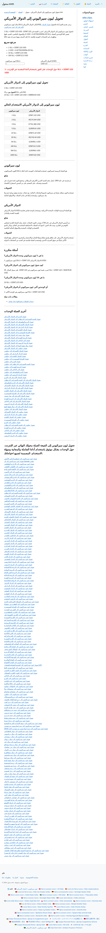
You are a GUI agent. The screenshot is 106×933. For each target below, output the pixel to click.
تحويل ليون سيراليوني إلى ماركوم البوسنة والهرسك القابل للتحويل (26, 850)
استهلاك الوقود (88, 21)
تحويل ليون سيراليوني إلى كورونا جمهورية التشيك (20, 824)
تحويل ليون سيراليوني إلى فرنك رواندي (17, 811)
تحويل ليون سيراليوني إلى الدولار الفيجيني (18, 525)
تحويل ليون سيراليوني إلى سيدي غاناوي (17, 784)
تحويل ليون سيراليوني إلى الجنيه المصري (18, 504)
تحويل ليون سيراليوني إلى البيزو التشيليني (18, 480)
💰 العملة (87, 4)
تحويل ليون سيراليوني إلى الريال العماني (17, 591)
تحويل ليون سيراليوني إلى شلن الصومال (17, 789)
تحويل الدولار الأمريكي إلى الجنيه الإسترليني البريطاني (22, 380)
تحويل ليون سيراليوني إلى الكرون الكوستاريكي (20, 615)
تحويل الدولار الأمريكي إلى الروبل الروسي (18, 404)
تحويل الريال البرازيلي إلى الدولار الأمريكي (18, 327)
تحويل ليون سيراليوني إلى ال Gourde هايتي (19, 461)
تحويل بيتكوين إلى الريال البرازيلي (15, 414)
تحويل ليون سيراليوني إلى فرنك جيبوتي (17, 808)
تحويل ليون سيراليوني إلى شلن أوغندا (16, 787)
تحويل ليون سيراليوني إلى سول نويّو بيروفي (19, 774)
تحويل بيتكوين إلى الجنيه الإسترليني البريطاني (19, 425)
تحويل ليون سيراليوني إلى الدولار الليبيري (18, 530)
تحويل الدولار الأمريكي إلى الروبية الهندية (18, 399)
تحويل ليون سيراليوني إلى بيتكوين (15, 694)
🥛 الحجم (31, 4)
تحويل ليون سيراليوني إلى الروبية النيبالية (18, 575)
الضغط (85, 33)
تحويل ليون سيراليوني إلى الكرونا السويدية (18, 617)
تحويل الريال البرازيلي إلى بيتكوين (15, 354)
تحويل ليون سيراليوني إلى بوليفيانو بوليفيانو (18, 692)
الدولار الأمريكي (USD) (48, 61)
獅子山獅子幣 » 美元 (92, 919)
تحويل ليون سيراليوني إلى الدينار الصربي (17, 549)
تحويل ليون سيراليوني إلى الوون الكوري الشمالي (20, 673)
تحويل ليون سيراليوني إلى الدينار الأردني (17, 538)
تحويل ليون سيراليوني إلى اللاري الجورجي (18, 631)
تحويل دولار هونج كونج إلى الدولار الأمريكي (18, 346)
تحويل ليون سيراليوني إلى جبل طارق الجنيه (18, 707)
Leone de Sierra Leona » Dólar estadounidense (83, 889)
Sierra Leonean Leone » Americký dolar (89, 901)
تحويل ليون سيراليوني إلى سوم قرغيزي (17, 779)
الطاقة (85, 36)
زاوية (85, 64)
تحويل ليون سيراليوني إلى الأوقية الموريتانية (19, 469)
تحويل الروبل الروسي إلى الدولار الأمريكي (18, 343)
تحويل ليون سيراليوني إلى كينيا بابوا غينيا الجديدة (20, 832)
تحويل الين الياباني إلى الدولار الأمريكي (17, 340)
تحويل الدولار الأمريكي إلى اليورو (15, 377)
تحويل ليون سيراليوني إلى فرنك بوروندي (17, 805)
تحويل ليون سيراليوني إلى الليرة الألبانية (17, 633)
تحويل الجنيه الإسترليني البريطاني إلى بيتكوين (19, 364)
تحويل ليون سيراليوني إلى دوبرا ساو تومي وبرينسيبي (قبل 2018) (26, 729)
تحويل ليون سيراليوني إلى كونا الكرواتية (17, 827)
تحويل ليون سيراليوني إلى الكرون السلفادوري (19, 612)
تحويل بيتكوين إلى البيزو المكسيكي (16, 433)
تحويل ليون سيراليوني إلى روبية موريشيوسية (19, 766)
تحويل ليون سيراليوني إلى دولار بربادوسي (18, 734)
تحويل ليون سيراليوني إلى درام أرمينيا (17, 721)
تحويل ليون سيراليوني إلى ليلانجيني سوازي (18, 842)
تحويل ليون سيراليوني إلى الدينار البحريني (18, 541)
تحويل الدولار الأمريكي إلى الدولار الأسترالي (18, 385)
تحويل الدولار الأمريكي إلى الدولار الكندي (18, 391)
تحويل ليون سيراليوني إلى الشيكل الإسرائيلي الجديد (21, 602)
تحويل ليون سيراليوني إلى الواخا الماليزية (18, 660)
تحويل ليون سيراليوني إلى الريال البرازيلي (18, 586)
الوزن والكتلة (87, 51)
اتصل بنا (15, 877)
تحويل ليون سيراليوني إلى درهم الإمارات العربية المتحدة (23, 723)
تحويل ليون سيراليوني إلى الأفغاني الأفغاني (18, 467)
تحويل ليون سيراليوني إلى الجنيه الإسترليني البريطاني (22, 493)
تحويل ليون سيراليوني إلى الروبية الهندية (17, 578)
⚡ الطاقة (65, 4)
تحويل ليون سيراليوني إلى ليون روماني (17, 845)
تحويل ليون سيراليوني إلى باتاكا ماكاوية (17, 684)
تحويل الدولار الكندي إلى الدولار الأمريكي (18, 330)
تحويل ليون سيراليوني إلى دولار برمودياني (18, 737)
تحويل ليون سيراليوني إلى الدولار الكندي (17, 527)
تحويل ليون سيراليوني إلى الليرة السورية (17, 639)
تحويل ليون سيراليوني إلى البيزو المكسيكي (18, 488)
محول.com (8, 3)
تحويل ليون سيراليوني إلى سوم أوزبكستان (18, 776)
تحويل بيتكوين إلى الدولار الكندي (15, 417)
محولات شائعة (87, 17)
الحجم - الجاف (88, 27)
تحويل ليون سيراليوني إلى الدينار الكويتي (17, 554)
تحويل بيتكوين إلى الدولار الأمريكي (15, 348)
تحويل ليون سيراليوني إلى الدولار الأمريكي (18, 514)
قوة (84, 67)
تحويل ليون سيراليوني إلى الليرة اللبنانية (17, 641)
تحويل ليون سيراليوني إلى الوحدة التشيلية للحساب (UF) (23, 665)
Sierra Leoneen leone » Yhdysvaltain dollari (83, 895)
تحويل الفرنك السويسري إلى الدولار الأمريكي (19, 332)
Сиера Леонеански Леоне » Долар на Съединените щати (28, 919)
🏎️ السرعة (43, 4)
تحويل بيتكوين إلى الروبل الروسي (15, 436)
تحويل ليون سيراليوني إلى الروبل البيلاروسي (19, 562)
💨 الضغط (54, 4)
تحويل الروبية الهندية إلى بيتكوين (15, 367)
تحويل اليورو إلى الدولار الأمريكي (15, 316)
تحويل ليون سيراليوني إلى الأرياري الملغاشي (19, 464)
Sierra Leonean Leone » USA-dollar (54, 895)
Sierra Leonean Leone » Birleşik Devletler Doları (71, 904)
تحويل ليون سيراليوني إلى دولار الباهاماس (18, 731)
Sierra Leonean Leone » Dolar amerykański (57, 901)
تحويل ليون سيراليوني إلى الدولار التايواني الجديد (20, 517)
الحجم (85, 24)
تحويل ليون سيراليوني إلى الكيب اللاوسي (18, 628)
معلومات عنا (6, 877)
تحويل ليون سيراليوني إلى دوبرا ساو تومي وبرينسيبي (22, 726)
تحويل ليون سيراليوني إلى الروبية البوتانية (18, 570)
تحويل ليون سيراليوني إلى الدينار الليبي (17, 557)
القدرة (85, 45)
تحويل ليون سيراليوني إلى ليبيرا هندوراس (18, 837)
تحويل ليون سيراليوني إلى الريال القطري (18, 594)
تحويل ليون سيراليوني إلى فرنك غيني (16, 813)
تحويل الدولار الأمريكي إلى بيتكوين (15, 409)
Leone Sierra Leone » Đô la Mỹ (59, 925)
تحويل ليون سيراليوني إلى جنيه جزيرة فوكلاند (19, 710)
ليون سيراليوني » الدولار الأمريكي (27, 889)
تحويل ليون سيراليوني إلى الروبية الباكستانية (19, 567)
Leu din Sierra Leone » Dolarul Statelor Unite (36, 904)
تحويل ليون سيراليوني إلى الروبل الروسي (18, 565)
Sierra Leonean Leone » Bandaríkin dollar (33, 916)
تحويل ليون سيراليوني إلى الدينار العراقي (18, 551)
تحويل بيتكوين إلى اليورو (12, 422)
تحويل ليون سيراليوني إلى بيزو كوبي (16, 702)
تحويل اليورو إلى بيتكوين (12, 361)
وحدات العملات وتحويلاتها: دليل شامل (21, 301)
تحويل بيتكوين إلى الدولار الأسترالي (16, 412)
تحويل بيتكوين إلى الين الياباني (14, 430)
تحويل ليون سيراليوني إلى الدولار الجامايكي (18, 519)
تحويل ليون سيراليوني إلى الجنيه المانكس (18, 501)
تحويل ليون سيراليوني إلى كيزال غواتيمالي (18, 829)
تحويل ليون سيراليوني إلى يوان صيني (16, 856)
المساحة (86, 48)
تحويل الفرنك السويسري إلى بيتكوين (16, 359)
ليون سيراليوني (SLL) (12, 61)
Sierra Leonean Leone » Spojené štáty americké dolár (73, 913)
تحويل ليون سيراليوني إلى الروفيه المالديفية (19, 580)
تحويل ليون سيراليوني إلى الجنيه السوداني (18, 496)
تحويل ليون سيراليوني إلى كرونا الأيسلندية (18, 819)
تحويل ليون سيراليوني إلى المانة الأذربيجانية (18, 647)
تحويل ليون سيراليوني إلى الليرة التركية (17, 636)
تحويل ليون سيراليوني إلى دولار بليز (16, 742)
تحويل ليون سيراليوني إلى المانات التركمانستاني (20, 644)
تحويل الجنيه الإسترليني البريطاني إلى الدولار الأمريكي (22, 319)
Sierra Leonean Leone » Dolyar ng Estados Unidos (38, 910)
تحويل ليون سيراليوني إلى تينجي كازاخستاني (19, 705)
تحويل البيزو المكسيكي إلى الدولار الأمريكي (18, 322)
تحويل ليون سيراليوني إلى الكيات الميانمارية (19, 625)
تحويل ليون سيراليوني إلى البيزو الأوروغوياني (19, 477)
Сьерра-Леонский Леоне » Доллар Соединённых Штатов (77, 922)
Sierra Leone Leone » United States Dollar (24, 895)
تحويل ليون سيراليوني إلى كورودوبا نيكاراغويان (20, 821)
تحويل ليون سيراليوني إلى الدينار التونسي (18, 543)
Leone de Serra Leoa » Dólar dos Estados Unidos (34, 892)
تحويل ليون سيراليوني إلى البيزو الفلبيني (17, 482)
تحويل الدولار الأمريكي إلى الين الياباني (17, 401)
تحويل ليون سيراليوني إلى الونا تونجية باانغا (18, 668)
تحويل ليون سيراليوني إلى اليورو (15, 678)
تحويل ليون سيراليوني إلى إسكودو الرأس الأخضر (20, 459)
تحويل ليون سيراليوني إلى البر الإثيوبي (17, 472)
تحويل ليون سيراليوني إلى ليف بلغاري (17, 840)
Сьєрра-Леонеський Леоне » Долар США (31, 925)
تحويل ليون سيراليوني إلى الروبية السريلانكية (19, 572)
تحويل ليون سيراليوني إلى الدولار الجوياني (18, 522)
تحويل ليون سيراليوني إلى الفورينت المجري (19, 610)
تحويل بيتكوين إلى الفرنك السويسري (16, 420)
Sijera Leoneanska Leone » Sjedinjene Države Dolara (34, 913)
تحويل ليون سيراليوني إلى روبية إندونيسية (18, 763)
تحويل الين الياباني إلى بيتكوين (14, 369)
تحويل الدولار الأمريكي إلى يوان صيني (16, 396)
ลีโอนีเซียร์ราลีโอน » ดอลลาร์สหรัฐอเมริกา (41, 922)
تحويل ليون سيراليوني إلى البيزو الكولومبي (18, 485)
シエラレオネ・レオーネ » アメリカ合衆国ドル (67, 919)
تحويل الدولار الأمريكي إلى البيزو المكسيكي (18, 383)
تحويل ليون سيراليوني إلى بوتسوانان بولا (17, 689)
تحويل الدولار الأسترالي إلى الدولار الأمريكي (18, 324)
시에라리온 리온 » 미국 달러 (82, 925)
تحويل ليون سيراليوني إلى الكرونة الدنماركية (19, 620)
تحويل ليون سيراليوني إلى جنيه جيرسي (17, 713)
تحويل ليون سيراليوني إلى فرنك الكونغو (17, 803)
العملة (20, 12)
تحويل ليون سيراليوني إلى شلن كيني (16, 795)
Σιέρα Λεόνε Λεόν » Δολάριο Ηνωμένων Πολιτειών (66, 928)
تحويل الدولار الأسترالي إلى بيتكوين (16, 351)
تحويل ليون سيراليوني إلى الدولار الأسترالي (18, 512)
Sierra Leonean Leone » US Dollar (52, 889)
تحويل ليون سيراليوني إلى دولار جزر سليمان (19, 747)
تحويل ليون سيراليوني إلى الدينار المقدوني (18, 559)
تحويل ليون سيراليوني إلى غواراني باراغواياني (19, 797)
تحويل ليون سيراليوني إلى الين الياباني (17, 676)
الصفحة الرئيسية (9, 12)
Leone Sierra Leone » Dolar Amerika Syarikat (38, 907)
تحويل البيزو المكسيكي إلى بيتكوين (16, 372)
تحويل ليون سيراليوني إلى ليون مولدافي (17, 848)
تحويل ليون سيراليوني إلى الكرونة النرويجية (18, 623)
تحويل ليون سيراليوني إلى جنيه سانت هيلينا (18, 718)
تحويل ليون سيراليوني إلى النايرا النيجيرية (18, 655)
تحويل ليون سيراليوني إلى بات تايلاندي (17, 681)
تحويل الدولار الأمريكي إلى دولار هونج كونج (18, 407)
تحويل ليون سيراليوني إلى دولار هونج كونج (18, 760)
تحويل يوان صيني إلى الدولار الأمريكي (16, 335)
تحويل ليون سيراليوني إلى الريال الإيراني (17, 583)
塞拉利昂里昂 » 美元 (18, 922)
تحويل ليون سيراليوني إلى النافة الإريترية (17, 652)
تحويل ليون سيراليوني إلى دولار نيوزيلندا (17, 758)
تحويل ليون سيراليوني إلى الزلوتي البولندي (18, 599)
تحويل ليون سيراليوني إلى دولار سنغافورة (18, 752)
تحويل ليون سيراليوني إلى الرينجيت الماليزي (19, 596)
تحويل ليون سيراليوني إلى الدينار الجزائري (18, 546)
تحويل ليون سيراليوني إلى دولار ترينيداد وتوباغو (20, 745)
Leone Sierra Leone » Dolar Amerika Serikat (71, 907)
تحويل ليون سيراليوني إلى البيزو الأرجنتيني (18, 474)
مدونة (22, 877)
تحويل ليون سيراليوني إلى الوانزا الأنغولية (18, 662)
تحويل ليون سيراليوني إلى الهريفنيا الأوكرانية (19, 657)
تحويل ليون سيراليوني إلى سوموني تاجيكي (18, 782)
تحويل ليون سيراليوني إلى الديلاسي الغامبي (18, 535)
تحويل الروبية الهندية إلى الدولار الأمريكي (18, 338)
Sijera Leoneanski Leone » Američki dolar (72, 910)
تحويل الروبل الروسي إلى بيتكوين (15, 375)
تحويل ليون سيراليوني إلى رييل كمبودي (17, 771)
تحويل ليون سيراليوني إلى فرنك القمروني (18, 800)
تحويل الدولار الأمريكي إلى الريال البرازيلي (18, 388)
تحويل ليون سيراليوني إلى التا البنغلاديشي (18, 490)
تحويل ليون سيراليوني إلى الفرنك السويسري (19, 607)
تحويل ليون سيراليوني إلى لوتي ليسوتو (17, 834)
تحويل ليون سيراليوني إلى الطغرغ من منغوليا (19, 604)
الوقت (85, 54)
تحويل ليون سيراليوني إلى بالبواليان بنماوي (18, 686)
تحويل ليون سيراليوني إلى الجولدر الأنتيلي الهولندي (21, 506)
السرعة (86, 30)
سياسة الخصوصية (32, 877)
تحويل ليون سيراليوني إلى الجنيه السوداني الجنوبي (21, 498)
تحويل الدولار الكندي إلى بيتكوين (15, 356)
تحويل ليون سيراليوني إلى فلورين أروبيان (18, 816)
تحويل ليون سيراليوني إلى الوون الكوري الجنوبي (20, 670)
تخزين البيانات (88, 58)
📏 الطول (76, 4)
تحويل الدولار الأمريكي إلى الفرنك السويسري (19, 393)
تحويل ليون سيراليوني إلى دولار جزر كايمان (18, 750)
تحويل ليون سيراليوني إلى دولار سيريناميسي (19, 755)
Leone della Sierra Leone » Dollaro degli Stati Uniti (23, 901)
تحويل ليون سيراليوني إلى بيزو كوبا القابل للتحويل (20, 700)
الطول (85, 39)
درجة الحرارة (87, 61)
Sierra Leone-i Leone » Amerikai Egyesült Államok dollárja (70, 916)
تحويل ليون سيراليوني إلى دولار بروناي (17, 739)
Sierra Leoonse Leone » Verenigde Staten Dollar (39, 898)
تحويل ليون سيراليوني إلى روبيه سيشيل (17, 768)
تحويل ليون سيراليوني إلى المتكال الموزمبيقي (19, 649)
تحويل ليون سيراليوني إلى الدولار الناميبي (18, 533)
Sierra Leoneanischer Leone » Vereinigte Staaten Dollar (72, 892)
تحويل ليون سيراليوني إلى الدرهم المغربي (18, 509)
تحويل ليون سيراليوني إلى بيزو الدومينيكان (18, 697)
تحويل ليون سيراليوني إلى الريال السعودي (18, 588)
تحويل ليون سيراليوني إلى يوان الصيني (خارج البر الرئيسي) (24, 853)
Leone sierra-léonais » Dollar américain (72, 898)
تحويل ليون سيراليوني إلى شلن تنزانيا (16, 792)
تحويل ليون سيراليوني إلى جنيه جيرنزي (17, 715)
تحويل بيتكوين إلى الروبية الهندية (15, 428)
